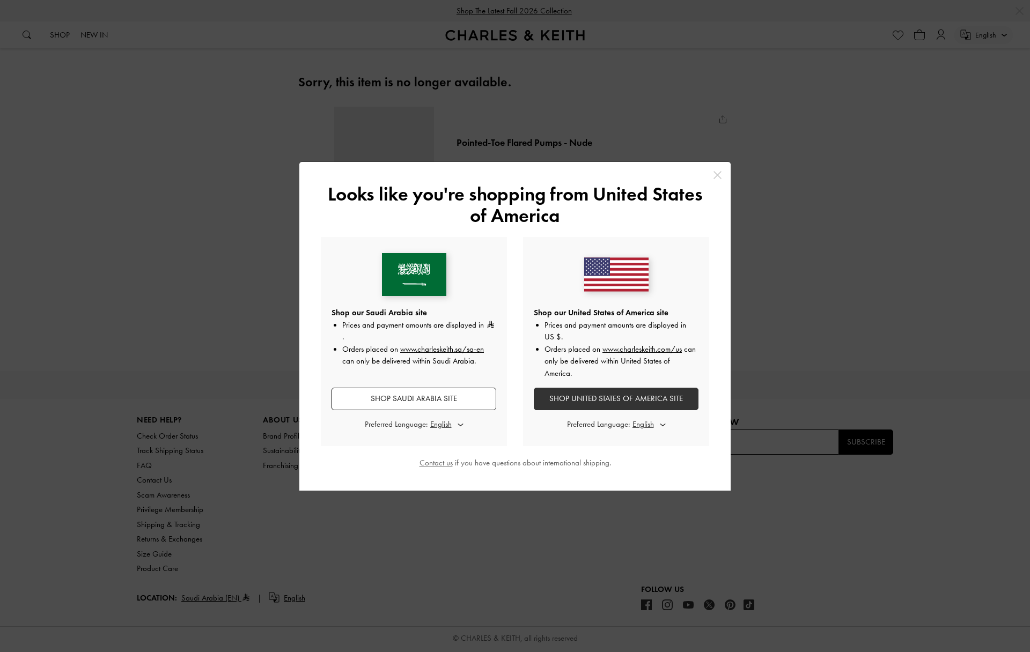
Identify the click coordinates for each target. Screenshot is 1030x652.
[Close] (717, 175)
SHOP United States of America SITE (616, 398)
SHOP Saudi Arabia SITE (414, 398)
